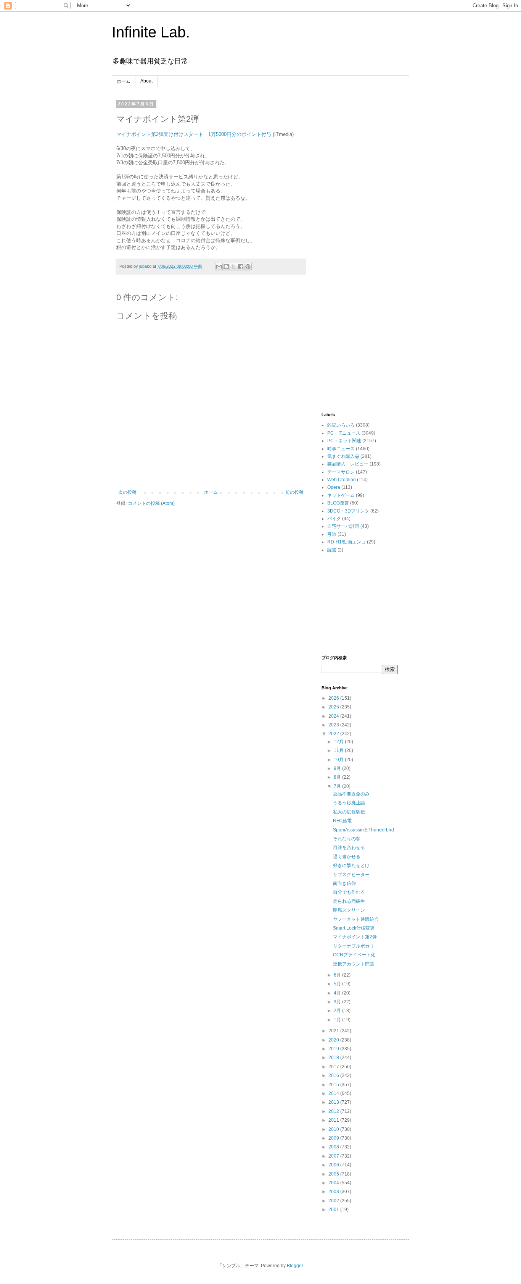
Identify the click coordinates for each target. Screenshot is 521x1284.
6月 (338, 975)
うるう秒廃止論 (349, 802)
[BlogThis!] (226, 266)
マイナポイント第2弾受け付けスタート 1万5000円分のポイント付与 (193, 134)
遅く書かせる (346, 856)
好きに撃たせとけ (351, 865)
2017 (334, 1066)
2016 (334, 1075)
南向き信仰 (344, 883)
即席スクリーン (349, 910)
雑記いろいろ (341, 425)
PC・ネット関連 (344, 440)
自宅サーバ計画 (343, 526)
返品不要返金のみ (351, 794)
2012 (334, 1111)
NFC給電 (342, 820)
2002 (334, 1200)
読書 (331, 550)
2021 (334, 1030)
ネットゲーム (341, 495)
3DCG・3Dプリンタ (348, 511)
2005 (334, 1174)
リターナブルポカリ (353, 946)
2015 (334, 1084)
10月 (339, 759)
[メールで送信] (219, 266)
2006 (334, 1165)
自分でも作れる (349, 892)
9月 (338, 768)
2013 (334, 1102)
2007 (334, 1156)
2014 (334, 1093)
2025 (334, 707)
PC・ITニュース (343, 433)
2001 (334, 1209)
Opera (333, 487)
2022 (334, 733)
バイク (334, 518)
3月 (338, 1001)
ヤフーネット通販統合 (356, 919)
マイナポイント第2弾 (355, 937)
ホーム (123, 81)
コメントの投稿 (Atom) (151, 503)
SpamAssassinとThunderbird (363, 830)
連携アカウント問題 (353, 964)
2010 (334, 1129)
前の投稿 (294, 492)
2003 (334, 1191)
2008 (334, 1147)
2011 (334, 1120)
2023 (334, 725)
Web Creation (341, 479)
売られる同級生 (349, 901)
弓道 (331, 534)
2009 (334, 1138)
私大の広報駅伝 (349, 812)
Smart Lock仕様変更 (354, 928)
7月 (338, 786)
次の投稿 (127, 492)
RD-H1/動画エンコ (346, 542)
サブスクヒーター (351, 874)
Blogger (295, 1265)
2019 (334, 1048)
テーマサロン (341, 472)
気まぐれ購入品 (343, 456)
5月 (338, 983)
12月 (339, 741)
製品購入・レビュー (347, 464)
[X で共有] (233, 266)
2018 (334, 1057)
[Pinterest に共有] (248, 266)
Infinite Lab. (151, 32)
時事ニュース (341, 448)
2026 (334, 698)
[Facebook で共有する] (240, 266)
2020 (334, 1040)
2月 (338, 1010)
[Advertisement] (360, 216)
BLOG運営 (338, 503)
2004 (334, 1182)
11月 (339, 750)
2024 (334, 716)
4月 (338, 993)
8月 (338, 777)
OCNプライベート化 (354, 954)
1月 (338, 1019)
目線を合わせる (349, 847)
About (146, 81)
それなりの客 (346, 838)
